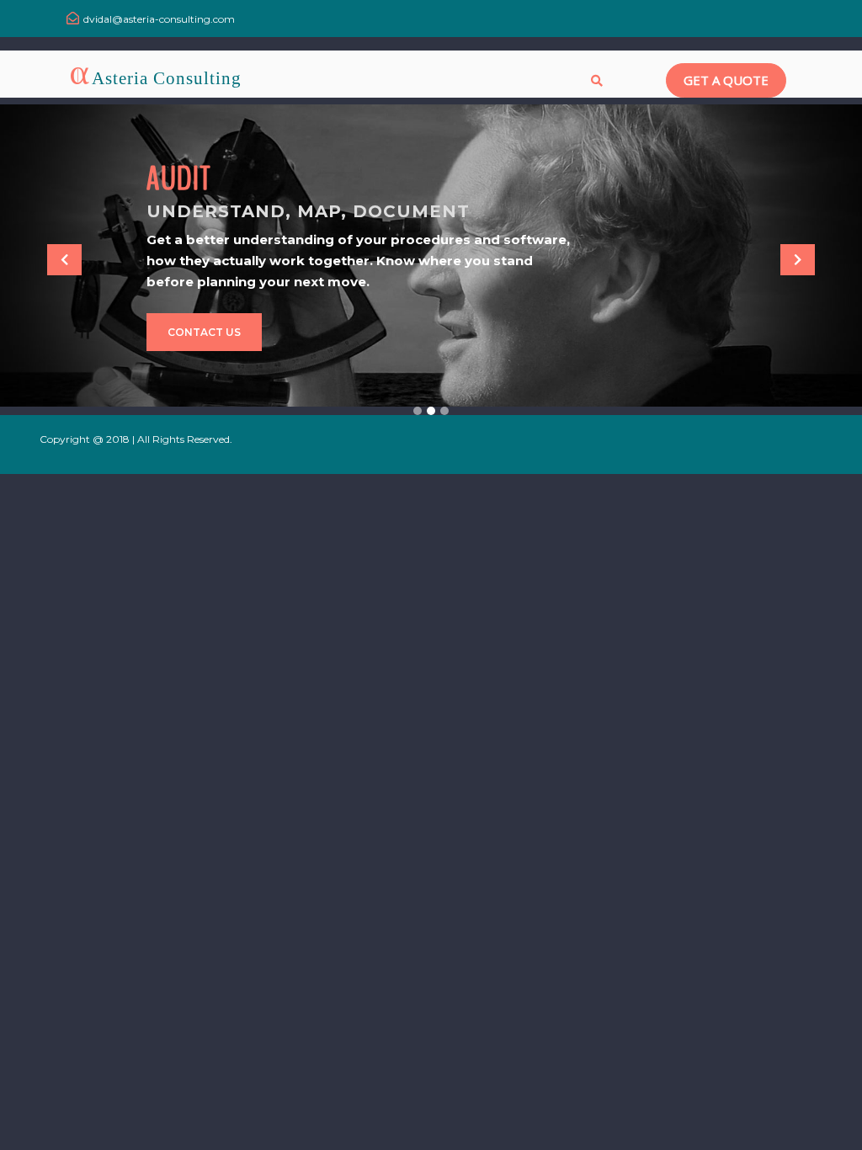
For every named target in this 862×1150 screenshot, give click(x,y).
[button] (65, 260)
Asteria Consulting (167, 78)
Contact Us (204, 332)
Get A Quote (726, 80)
